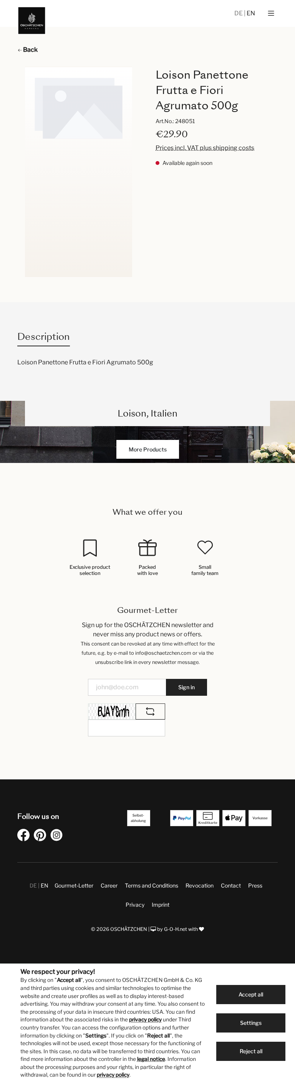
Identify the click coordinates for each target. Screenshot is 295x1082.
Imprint (160, 904)
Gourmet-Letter (74, 885)
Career (109, 885)
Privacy (135, 904)
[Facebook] (25, 836)
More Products (148, 449)
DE (239, 13)
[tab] (43, 336)
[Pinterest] (41, 836)
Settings (251, 1022)
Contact (231, 885)
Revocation (200, 885)
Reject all (251, 1051)
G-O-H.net (175, 929)
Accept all (251, 994)
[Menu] (271, 13)
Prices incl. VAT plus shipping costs (205, 148)
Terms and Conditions (151, 885)
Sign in (186, 687)
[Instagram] (58, 836)
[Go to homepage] (31, 20)
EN (251, 13)
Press (255, 885)
